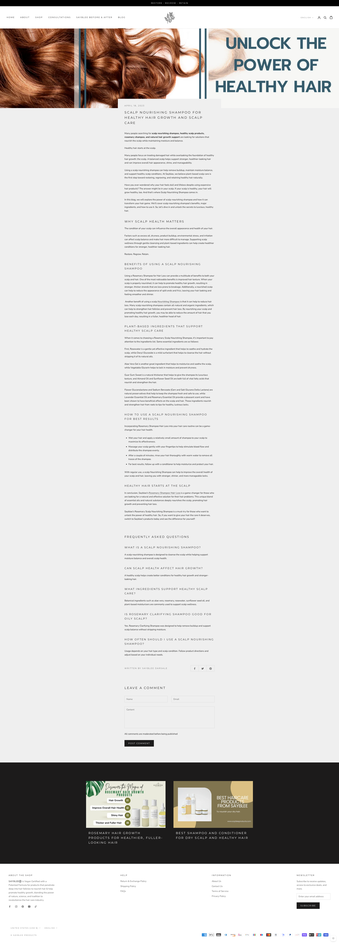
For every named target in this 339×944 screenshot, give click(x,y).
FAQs (123, 891)
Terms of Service (220, 891)
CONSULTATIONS (59, 17)
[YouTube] (29, 906)
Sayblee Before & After (94, 17)
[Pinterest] (23, 906)
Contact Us (217, 886)
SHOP (39, 17)
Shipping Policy (128, 886)
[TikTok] (36, 906)
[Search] (325, 17)
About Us (216, 881)
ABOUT (25, 17)
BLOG (122, 17)
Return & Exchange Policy (133, 881)
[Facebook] (10, 906)
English (306, 17)
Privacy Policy (219, 896)
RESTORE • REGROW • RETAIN (169, 3)
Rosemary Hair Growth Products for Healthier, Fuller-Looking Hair (125, 838)
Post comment (139, 743)
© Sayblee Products (24, 935)
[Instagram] (16, 906)
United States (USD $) (24, 928)
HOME (11, 17)
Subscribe (308, 905)
